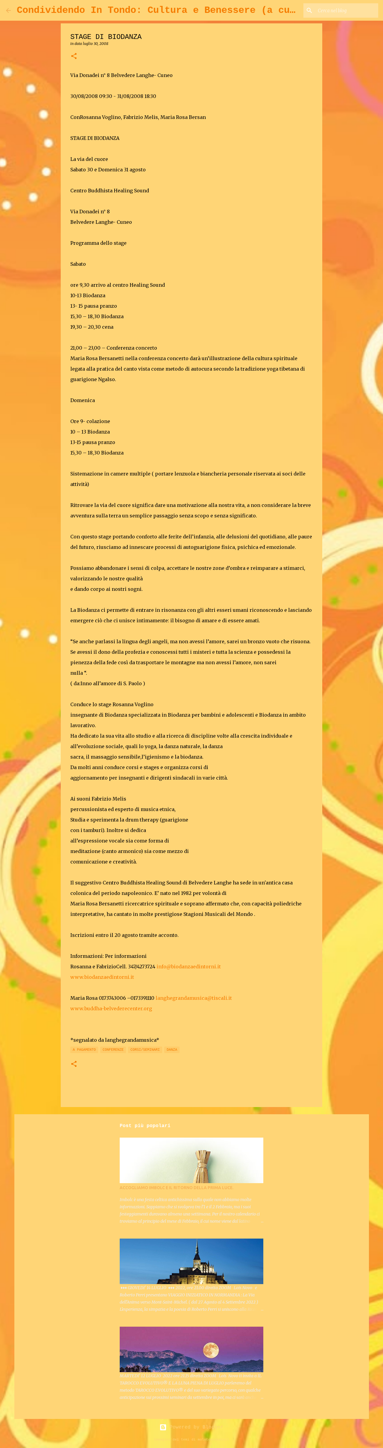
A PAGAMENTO (84, 1050)
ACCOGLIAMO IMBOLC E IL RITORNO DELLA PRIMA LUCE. (176, 1187)
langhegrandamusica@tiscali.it (194, 998)
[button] (73, 56)
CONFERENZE (113, 1050)
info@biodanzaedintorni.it (188, 967)
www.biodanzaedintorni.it (102, 977)
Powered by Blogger (195, 1427)
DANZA (172, 1050)
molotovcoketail (213, 1439)
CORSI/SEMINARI (145, 1050)
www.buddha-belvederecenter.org (111, 1008)
